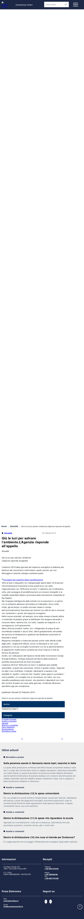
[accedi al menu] (75, 4)
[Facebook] (46, 901)
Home (4, 526)
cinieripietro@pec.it (11, 901)
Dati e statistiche (8, 727)
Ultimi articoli (10, 750)
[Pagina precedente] (22, 739)
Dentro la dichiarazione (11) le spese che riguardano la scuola (38, 818)
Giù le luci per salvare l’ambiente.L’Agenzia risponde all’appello (25, 542)
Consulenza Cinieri (24, 5)
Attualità (14, 526)
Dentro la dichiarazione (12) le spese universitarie (31, 793)
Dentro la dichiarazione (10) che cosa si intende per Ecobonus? (39, 837)
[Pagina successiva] (62, 739)
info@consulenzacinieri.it (13, 906)
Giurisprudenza (8, 729)
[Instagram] (50, 901)
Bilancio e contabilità (10, 725)
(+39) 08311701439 (52, 878)
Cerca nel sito (51, 4)
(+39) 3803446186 (51, 874)
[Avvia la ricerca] (66, 4)
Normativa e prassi (9, 731)
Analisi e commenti (9, 721)
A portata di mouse (9, 719)
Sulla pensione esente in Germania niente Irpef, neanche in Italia (40, 763)
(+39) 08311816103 (52, 868)
